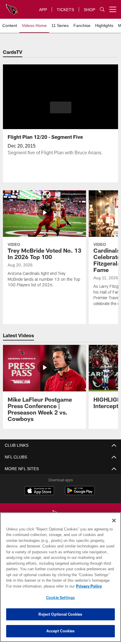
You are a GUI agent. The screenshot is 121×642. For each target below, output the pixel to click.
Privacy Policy (38, 586)
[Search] (102, 9)
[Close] (113, 520)
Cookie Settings (60, 597)
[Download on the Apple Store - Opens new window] (39, 491)
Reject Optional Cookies (60, 614)
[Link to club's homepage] (12, 7)
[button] (60, 111)
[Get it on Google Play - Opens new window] (79, 493)
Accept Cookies (60, 631)
